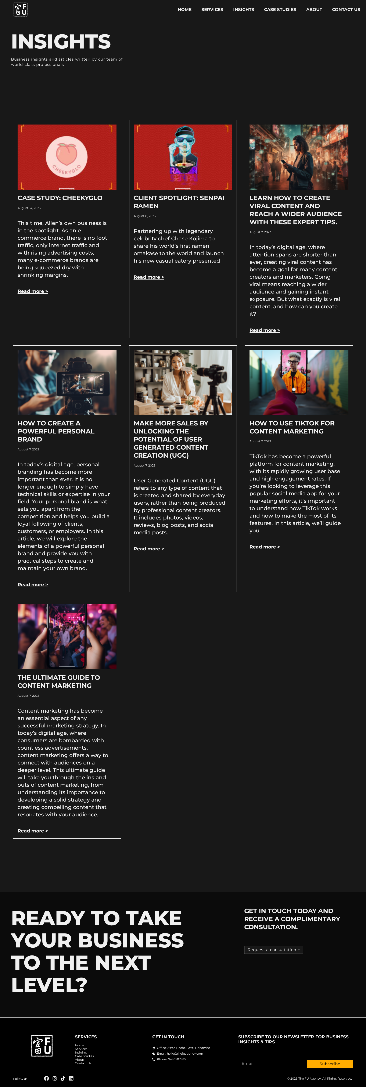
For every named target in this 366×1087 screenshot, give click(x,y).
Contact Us (346, 9)
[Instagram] (54, 1078)
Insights (243, 9)
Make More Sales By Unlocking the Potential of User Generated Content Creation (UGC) (171, 439)
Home (184, 9)
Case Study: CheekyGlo (60, 198)
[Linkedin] (71, 1078)
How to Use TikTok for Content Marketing (292, 427)
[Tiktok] (63, 1078)
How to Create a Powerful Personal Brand (56, 431)
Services (212, 9)
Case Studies (280, 9)
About (314, 9)
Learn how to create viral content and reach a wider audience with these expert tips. (296, 210)
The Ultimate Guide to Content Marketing (59, 682)
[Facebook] (46, 1078)
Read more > (33, 291)
